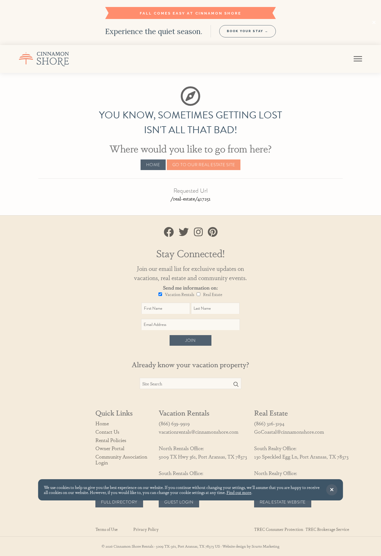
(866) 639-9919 (174, 423)
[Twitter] (184, 231)
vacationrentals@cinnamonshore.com (198, 432)
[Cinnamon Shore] (57, 59)
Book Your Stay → (247, 31)
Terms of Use (106, 529)
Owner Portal (109, 448)
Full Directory (119, 502)
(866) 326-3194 (269, 423)
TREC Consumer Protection (278, 529)
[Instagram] (198, 231)
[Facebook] (169, 231)
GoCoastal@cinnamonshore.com (289, 432)
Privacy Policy (146, 529)
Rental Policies (110, 440)
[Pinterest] (213, 231)
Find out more (238, 492)
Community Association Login (121, 459)
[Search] (235, 384)
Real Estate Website (283, 502)
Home (153, 165)
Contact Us (107, 432)
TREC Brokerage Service (327, 529)
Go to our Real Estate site (203, 165)
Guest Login (178, 502)
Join (190, 340)
